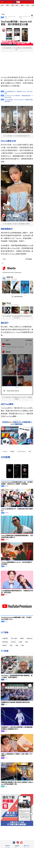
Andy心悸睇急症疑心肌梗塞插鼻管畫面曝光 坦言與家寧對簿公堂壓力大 (17, 536)
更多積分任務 (26, 832)
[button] (2, 2)
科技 (2, 17)
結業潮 (22, 638)
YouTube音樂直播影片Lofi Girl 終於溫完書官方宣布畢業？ (16, 563)
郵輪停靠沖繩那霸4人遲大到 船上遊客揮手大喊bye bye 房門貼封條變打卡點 (17, 783)
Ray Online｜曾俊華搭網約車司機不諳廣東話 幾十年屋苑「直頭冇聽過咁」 (16, 676)
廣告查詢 (7, 845)
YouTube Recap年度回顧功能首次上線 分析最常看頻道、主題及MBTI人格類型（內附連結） (17, 483)
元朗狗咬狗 (5, 638)
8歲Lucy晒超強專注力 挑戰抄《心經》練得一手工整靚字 (16, 755)
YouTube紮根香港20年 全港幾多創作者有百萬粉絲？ (17, 510)
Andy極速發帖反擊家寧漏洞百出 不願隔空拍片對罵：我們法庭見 (17, 591)
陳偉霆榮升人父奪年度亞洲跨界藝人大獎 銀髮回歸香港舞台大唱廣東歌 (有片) (16, 728)
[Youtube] (21, 842)
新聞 (3, 704)
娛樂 (3, 731)
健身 (11, 645)
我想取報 (17, 845)
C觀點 (20, 642)
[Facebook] (14, 842)
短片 (30, 451)
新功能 (12, 451)
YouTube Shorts (21, 451)
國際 (3, 786)
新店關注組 (5, 642)
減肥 (17, 645)
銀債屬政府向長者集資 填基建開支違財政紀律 (15, 702)
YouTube (4, 451)
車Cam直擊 (14, 638)
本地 (3, 679)
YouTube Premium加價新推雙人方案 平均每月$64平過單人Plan (16, 618)
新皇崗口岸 (29, 638)
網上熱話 (13, 642)
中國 (3, 539)
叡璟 (27, 642)
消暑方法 (4, 645)
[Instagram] (17, 842)
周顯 (22, 645)
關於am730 (26, 845)
